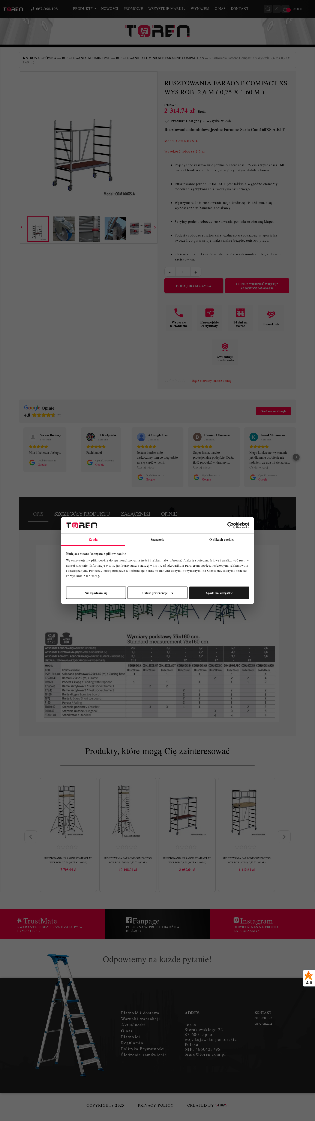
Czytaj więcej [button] (146, 467)
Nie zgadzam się (96, 592)
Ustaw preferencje (155, 592)
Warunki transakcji (140, 1019)
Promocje (133, 8)
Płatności (130, 1037)
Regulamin (132, 1043)
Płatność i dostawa (140, 1013)
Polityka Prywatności (143, 1049)
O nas (220, 8)
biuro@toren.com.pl (205, 1054)
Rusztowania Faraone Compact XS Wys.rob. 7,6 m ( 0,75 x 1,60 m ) (128, 860)
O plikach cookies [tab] (221, 539)
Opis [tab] (38, 513)
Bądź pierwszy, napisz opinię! (212, 380)
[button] (19, 457)
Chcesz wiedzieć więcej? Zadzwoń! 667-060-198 (257, 286)
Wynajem (200, 8)
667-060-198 (47, 9)
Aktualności (133, 1025)
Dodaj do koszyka (194, 285)
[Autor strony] (222, 1105)
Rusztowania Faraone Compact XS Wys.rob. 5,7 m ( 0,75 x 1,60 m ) (68, 860)
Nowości (109, 8)
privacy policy (156, 1105)
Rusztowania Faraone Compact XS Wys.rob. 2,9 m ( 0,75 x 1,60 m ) (187, 860)
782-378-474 (263, 1024)
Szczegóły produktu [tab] (82, 513)
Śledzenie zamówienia (144, 1055)
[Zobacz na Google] (33, 437)
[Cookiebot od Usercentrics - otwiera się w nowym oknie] (230, 525)
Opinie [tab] (169, 513)
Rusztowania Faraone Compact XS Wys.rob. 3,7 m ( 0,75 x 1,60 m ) (247, 860)
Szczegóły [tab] (158, 539)
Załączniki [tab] (135, 513)
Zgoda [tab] (93, 539)
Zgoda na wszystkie (219, 592)
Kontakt (240, 8)
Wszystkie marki (166, 8)
